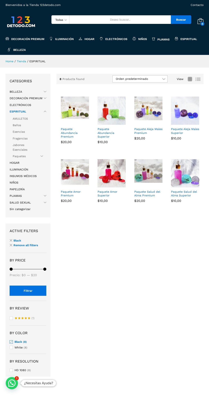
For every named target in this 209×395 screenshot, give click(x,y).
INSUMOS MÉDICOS (23, 176)
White (18, 347)
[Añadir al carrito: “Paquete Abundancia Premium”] (70, 122)
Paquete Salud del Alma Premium (147, 193)
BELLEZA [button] (19, 49)
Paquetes (19, 156)
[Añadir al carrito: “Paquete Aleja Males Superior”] (180, 122)
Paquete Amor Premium (71, 193)
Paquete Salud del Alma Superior (184, 193)
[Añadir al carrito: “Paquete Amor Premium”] (70, 184)
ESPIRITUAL (18, 111)
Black (17, 240)
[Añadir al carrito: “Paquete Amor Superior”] (106, 184)
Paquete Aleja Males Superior (185, 130)
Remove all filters (25, 245)
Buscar (181, 19)
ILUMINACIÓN (64, 38)
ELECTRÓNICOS (116, 38)
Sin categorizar (20, 209)
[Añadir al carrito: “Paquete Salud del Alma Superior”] (180, 184)
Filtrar (28, 290)
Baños (17, 125)
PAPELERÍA (17, 189)
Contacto (197, 5)
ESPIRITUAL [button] (188, 38)
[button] (12, 383)
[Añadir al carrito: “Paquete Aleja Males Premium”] (143, 122)
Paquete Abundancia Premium (69, 132)
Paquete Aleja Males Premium (148, 130)
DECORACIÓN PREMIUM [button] (27, 38)
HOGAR (89, 38)
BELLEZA (16, 91)
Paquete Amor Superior (107, 193)
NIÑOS (142, 38)
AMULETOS (20, 118)
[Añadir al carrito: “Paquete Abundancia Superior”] (106, 122)
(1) (24, 318)
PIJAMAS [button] (163, 39)
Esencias (19, 131)
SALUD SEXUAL (20, 202)
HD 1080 (20, 370)
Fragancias (20, 138)
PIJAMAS (16, 195)
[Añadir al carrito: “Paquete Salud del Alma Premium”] (143, 184)
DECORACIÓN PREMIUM (26, 98)
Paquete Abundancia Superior (106, 132)
